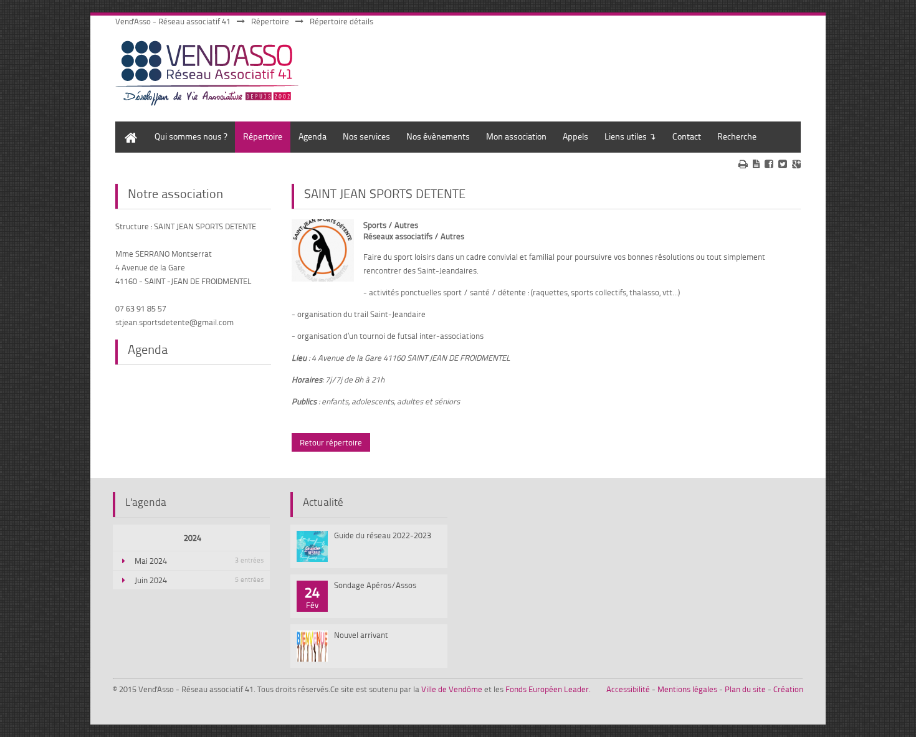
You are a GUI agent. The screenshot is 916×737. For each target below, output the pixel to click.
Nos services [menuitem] (366, 136)
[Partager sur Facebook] (769, 164)
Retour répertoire (331, 442)
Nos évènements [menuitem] (438, 136)
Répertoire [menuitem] (262, 136)
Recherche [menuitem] (736, 136)
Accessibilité (628, 689)
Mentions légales (687, 689)
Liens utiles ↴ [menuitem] (630, 136)
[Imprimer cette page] (743, 164)
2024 (192, 537)
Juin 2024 (199, 580)
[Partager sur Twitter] (782, 164)
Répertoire (270, 21)
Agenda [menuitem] (312, 136)
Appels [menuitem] (575, 136)
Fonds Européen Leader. (548, 689)
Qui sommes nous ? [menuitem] (191, 136)
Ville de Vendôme (451, 689)
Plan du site (745, 689)
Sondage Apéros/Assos (375, 585)
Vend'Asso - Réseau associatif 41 (173, 21)
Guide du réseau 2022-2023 (382, 535)
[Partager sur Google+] (796, 164)
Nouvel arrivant (361, 634)
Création (788, 689)
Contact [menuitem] (686, 136)
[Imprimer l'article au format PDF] (756, 164)
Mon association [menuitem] (516, 136)
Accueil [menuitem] (128, 127)
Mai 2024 (199, 560)
